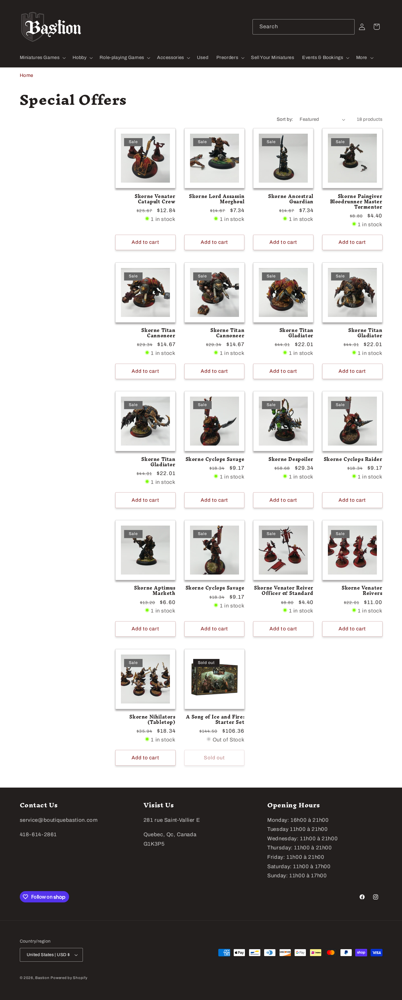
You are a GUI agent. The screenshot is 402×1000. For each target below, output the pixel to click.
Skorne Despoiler (291, 459)
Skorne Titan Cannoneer (158, 333)
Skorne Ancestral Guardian (290, 199)
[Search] (347, 26)
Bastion (42, 978)
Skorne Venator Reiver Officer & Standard (283, 591)
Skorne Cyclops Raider (353, 459)
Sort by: (285, 119)
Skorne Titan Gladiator (296, 333)
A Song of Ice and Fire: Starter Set (215, 719)
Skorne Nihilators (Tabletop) (152, 719)
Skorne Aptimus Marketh (154, 591)
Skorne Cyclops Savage (215, 459)
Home (27, 75)
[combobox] (304, 26)
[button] (42, 58)
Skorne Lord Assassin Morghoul (216, 199)
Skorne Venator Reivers (362, 591)
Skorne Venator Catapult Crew (155, 199)
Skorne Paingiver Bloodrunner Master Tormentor (356, 202)
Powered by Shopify (69, 978)
